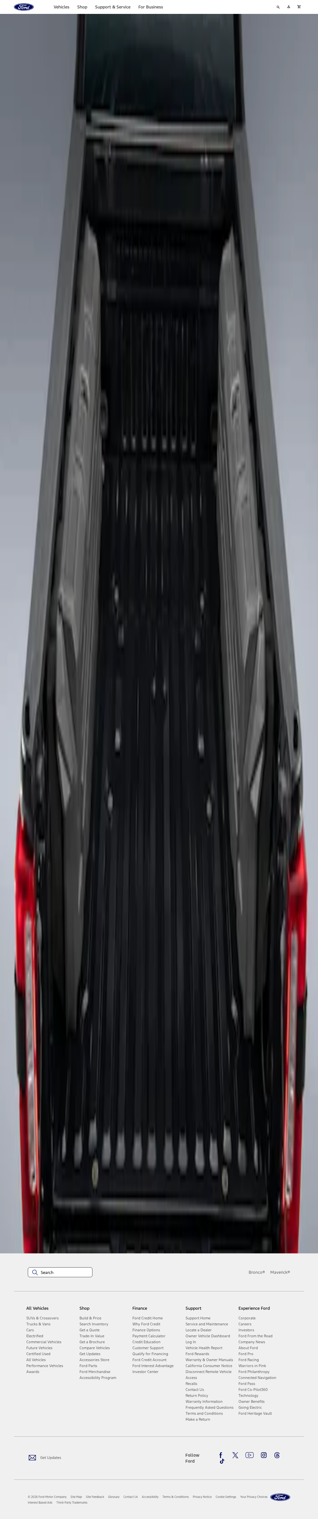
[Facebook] (222, 1455)
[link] (76, 1497)
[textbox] (60, 1272)
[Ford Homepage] (280, 1497)
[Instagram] (264, 1455)
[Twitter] (235, 1455)
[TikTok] (222, 1461)
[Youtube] (249, 1455)
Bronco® (257, 1272)
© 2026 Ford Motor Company (47, 1497)
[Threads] (277, 1455)
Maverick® (280, 1272)
